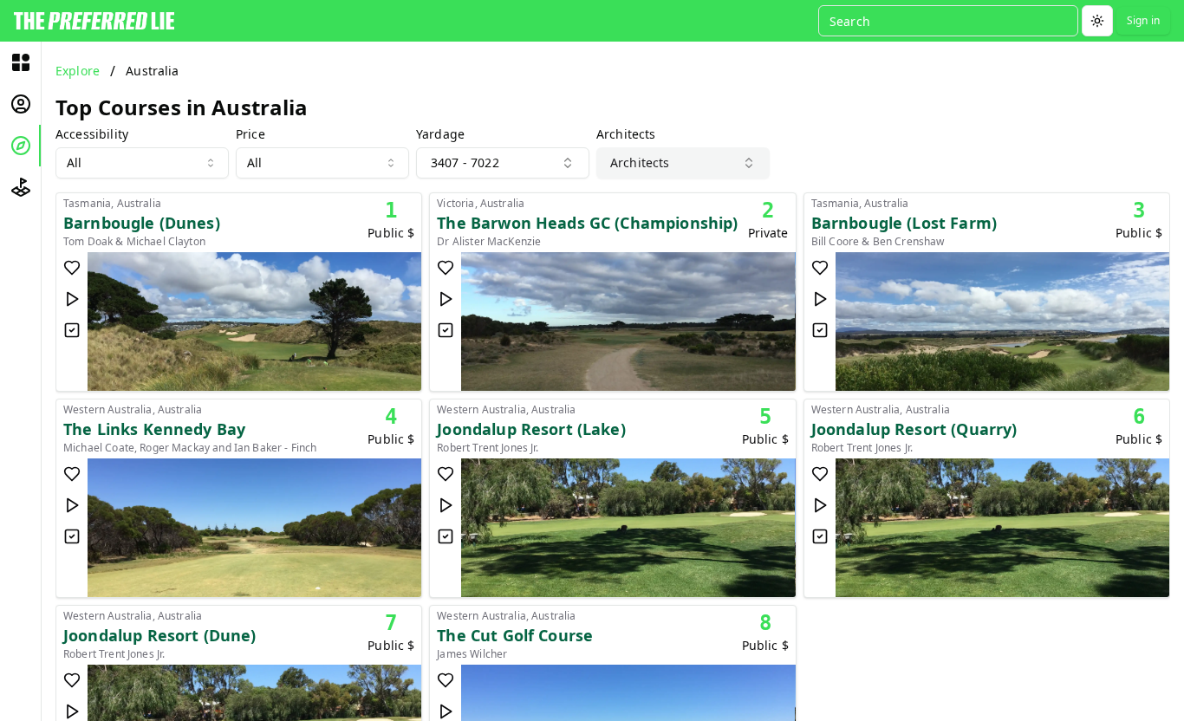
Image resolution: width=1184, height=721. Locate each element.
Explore (77, 70)
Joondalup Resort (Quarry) (914, 429)
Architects (626, 134)
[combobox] (142, 163)
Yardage (440, 134)
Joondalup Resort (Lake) (531, 429)
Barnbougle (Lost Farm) (904, 222)
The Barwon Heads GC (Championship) (587, 222)
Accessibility (91, 134)
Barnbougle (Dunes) (141, 222)
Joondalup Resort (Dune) (159, 635)
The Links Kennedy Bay (154, 429)
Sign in (1143, 20)
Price (250, 134)
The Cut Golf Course (515, 635)
